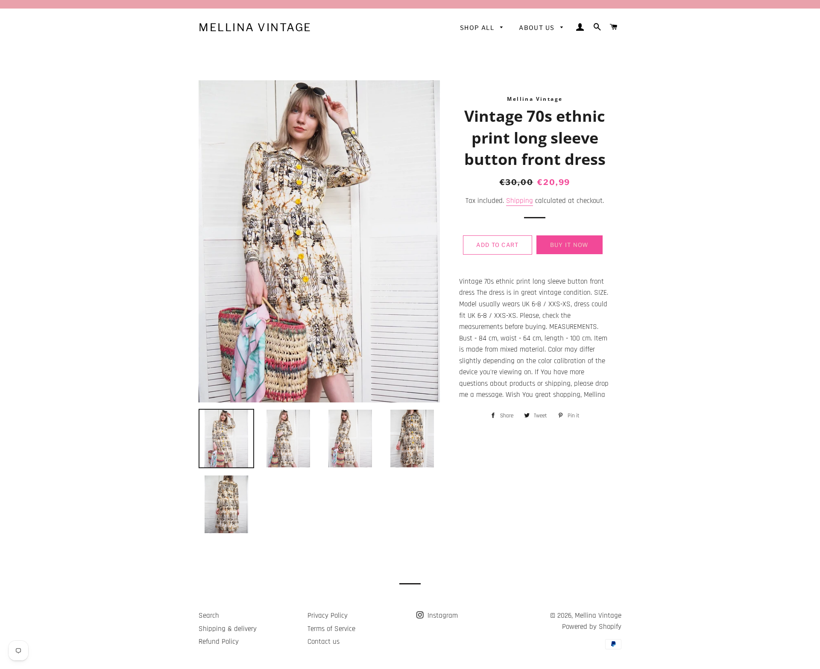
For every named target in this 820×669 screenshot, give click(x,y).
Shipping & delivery (228, 629)
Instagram (441, 615)
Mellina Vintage (255, 27)
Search (209, 615)
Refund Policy (219, 641)
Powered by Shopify (591, 626)
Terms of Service (331, 629)
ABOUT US (537, 27)
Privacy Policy (328, 615)
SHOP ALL (478, 27)
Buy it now (569, 244)
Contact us (324, 641)
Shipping (519, 200)
